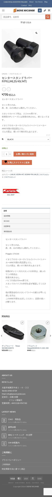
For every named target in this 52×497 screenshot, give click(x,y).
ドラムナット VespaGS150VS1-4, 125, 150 (37, 347)
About (31, 2)
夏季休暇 (12, 427)
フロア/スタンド (15, 74)
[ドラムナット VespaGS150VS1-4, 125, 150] (38, 331)
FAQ (30, 5)
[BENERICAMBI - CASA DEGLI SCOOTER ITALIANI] (24, 10)
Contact (24, 5)
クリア (48, 135)
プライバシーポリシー (11, 460)
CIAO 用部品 (14, 419)
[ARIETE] (11, 191)
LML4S (4, 74)
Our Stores (39, 2)
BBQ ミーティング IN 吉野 (20, 435)
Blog (45, 2)
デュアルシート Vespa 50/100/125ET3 (11, 347)
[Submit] (47, 16)
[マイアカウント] (40, 11)
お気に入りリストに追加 (18, 162)
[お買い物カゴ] (49, 10)
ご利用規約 (6, 464)
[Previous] (1, 340)
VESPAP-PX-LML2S (31, 174)
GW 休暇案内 (14, 442)
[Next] (50, 340)
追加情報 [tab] (7, 216)
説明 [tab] (5, 211)
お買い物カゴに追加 (25, 154)
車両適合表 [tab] (8, 231)
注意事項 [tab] (7, 226)
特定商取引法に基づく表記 (13, 469)
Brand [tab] (6, 221)
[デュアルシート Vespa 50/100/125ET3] (13, 331)
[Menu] (3, 10)
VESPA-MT (20, 174)
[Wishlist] (45, 10)
